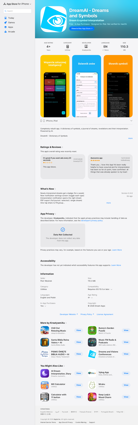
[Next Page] (135, 86)
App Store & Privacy (66, 422)
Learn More (117, 250)
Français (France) (85, 412)
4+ (89, 297)
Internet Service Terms (48, 422)
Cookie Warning (80, 422)
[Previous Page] (38, 86)
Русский (65, 412)
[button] (17, 18)
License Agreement (105, 314)
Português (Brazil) (107, 412)
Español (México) (46, 412)
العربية (57, 412)
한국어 (96, 412)
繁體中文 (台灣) (45, 414)
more (130, 138)
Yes (42, 306)
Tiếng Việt (119, 412)
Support (92, 422)
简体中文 (74, 412)
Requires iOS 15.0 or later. (99, 289)
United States (45, 409)
